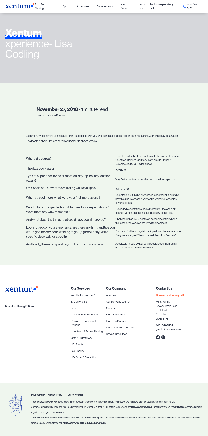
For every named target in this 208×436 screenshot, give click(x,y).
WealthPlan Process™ (83, 295)
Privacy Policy (38, 395)
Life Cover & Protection (83, 357)
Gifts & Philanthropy (81, 337)
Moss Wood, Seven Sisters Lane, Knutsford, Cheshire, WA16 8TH (167, 310)
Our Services (80, 288)
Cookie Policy (55, 395)
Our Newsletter (75, 395)
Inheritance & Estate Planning (87, 331)
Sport (65, 6)
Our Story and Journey (118, 301)
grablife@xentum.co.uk (168, 329)
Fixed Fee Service (116, 314)
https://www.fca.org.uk (141, 407)
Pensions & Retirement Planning (83, 323)
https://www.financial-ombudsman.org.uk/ (84, 423)
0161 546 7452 (192, 6)
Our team (111, 308)
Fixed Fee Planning (39, 6)
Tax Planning (78, 350)
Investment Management (84, 314)
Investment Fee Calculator (120, 327)
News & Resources (116, 334)
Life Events (77, 344)
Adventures (82, 6)
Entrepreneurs (105, 6)
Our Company (116, 288)
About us (143, 6)
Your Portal (124, 6)
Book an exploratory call (161, 6)
